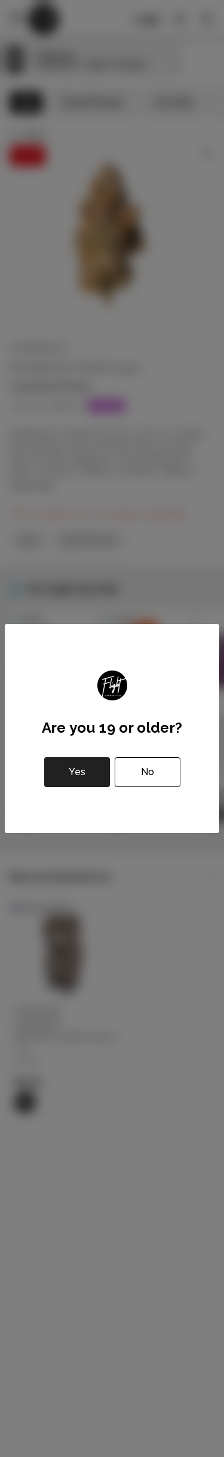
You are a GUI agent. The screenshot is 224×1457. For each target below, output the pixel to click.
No (147, 772)
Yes (77, 772)
